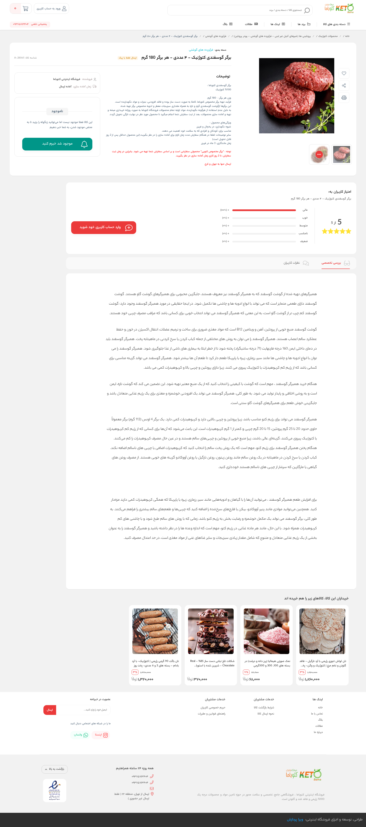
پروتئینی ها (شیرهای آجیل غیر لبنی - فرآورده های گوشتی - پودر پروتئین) (271, 36)
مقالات (249, 24)
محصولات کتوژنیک (327, 36)
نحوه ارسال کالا (266, 714)
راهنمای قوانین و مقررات (211, 714)
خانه (346, 36)
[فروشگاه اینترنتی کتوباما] (339, 8)
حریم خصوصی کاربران (213, 708)
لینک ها (276, 24)
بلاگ (225, 24)
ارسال (50, 710)
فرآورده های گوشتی (214, 36)
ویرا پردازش (295, 820)
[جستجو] (307, 10)
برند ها (302, 24)
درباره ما (318, 732)
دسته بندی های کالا (334, 24)
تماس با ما (317, 714)
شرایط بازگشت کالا (264, 708)
